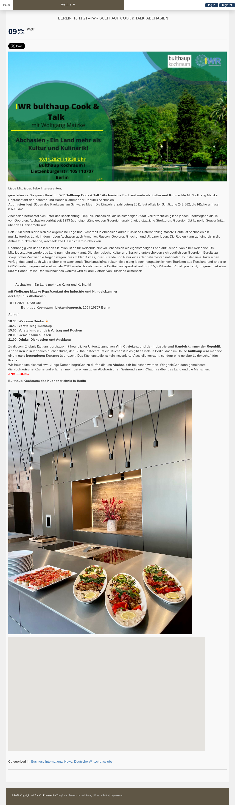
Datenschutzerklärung (80, 795)
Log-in (211, 5)
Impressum (116, 795)
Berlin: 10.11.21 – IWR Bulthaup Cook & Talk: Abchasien (113, 18)
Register (227, 5)
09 (12, 31)
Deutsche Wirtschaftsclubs (93, 761)
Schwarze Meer (82, 204)
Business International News (51, 761)
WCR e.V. (68, 5)
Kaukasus (57, 204)
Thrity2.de (61, 795)
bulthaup (57, 346)
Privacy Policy (101, 795)
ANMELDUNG (18, 374)
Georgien (21, 220)
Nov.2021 (21, 31)
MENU (6, 5)
